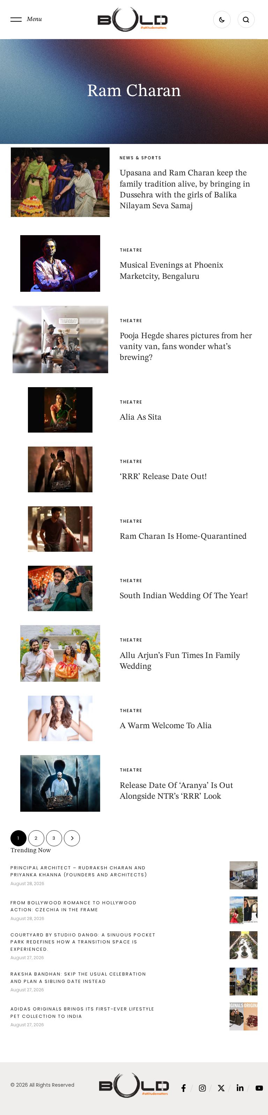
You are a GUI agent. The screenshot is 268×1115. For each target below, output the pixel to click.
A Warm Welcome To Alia (166, 726)
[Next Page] (72, 838)
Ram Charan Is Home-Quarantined (183, 537)
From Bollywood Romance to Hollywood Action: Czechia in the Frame (73, 906)
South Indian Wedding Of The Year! (184, 596)
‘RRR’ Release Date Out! (163, 477)
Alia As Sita (141, 417)
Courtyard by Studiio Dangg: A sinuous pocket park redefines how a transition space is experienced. (83, 942)
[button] (26, 19)
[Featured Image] (60, 182)
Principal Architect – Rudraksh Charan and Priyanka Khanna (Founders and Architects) (78, 871)
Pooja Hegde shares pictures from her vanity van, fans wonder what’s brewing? (186, 347)
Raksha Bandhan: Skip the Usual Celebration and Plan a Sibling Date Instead (78, 977)
